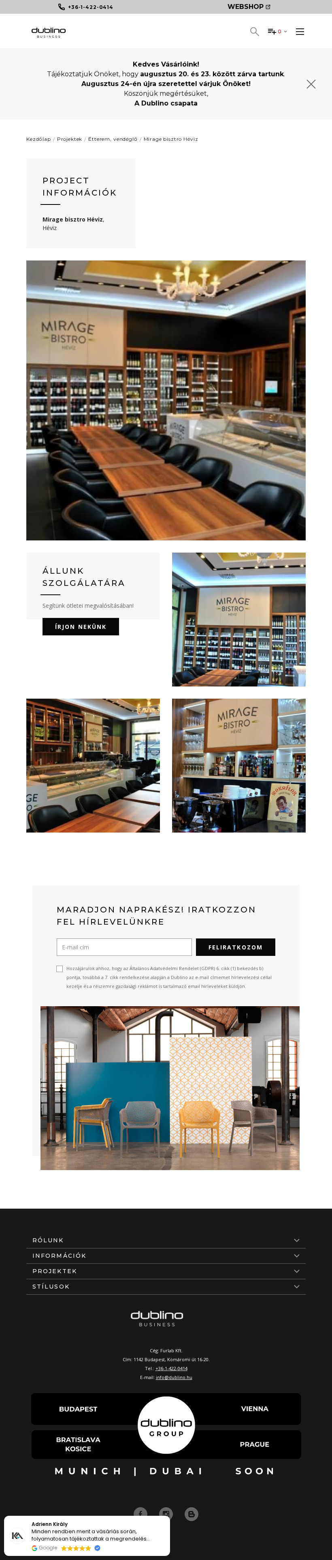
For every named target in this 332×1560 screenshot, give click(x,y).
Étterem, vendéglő (112, 139)
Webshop (246, 7)
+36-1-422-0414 (171, 1368)
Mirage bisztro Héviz (171, 139)
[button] (169, 1516)
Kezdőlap (38, 139)
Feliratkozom (236, 947)
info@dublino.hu (174, 1377)
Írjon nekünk (80, 626)
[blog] (191, 1513)
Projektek (70, 139)
